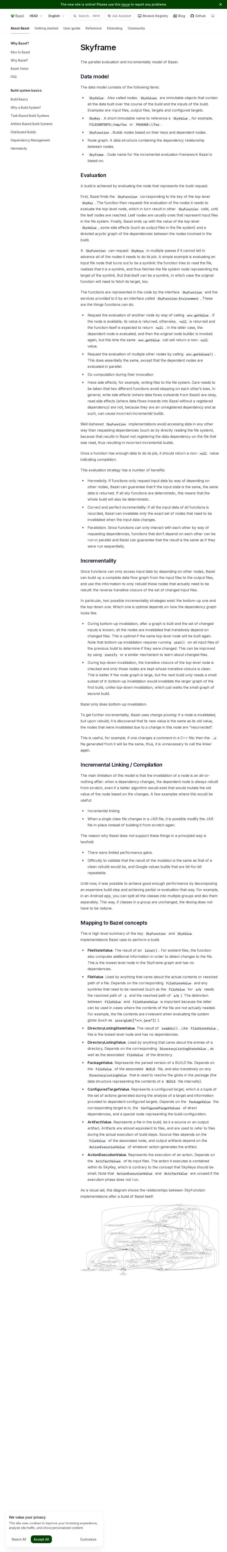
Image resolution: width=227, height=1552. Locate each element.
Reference (94, 28)
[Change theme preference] (212, 15)
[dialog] (54, 1529)
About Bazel (20, 28)
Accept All (41, 1539)
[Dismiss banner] (220, 4)
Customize (88, 1539)
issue (125, 4)
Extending (114, 28)
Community (136, 28)
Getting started (46, 28)
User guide (71, 28)
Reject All (19, 1539)
